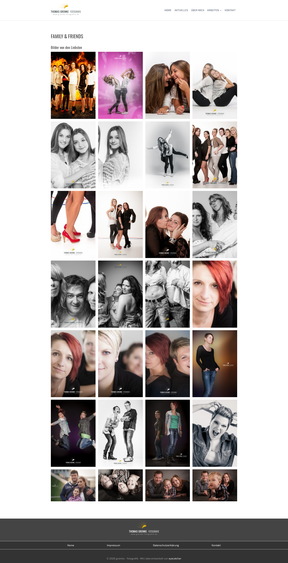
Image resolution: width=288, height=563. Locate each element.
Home (167, 10)
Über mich (197, 10)
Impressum (113, 545)
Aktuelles (181, 10)
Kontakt (230, 10)
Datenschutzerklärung (166, 545)
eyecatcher (175, 558)
